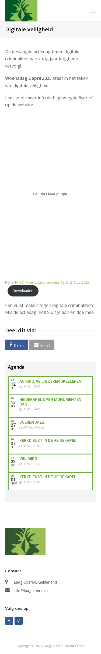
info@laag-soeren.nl (31, 590)
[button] (16, 345)
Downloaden (23, 290)
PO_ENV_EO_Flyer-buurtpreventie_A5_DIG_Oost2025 (47, 282)
